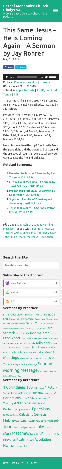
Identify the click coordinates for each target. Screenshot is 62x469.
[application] (31, 77)
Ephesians (29, 232)
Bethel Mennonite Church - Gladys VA (27, 8)
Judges (23, 427)
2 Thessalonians (42, 398)
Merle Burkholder (16, 343)
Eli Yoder (7, 324)
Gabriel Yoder (18, 323)
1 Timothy (36, 393)
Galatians (26, 414)
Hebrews (42, 232)
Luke (14, 236)
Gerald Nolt (49, 324)
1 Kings (40, 388)
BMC (6, 462)
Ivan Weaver (18, 328)
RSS (16, 94)
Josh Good (54, 333)
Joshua (16, 427)
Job (56, 420)
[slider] (53, 76)
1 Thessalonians (20, 392)
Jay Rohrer (24, 224)
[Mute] (46, 77)
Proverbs (9, 439)
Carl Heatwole (34, 315)
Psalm (21, 439)
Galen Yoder (35, 323)
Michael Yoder (30, 343)
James (34, 420)
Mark (22, 236)
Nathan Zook (14, 348)
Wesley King (16, 376)
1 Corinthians (14, 387)
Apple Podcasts (25, 90)
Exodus (7, 414)
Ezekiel (16, 415)
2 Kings (24, 398)
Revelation (46, 236)
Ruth (21, 446)
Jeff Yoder (40, 328)
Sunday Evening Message (24, 364)
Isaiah (52, 232)
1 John (36, 228)
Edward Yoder (52, 319)
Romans (11, 445)
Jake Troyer (30, 329)
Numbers (35, 433)
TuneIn (7, 94)
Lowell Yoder (37, 338)
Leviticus (31, 428)
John (6, 236)
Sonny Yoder (36, 352)
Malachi (48, 428)
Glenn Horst (8, 329)
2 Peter (46, 228)
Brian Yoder (9, 314)
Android (52, 90)
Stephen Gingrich (40, 358)
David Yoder (15, 319)
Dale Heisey (46, 315)
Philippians (50, 433)
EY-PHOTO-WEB (30, 462)
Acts (18, 232)
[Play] (7, 77)
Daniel (41, 403)
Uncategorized (44, 371)
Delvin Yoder (27, 318)
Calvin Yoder (22, 315)
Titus (26, 446)
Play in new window (26, 82)
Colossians (30, 403)
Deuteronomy (11, 409)
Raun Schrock (25, 348)
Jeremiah (47, 420)
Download (46, 82)
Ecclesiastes (26, 409)
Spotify (40, 90)
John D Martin (22, 333)
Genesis (40, 414)
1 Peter (50, 387)
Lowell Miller (26, 338)
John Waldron (39, 333)
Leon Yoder (11, 338)
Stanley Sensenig (25, 358)
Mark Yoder (48, 338)
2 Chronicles (48, 393)
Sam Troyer (20, 352)
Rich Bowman (40, 347)
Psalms (30, 440)
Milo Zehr (43, 343)
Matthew (32, 236)
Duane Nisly (40, 319)
